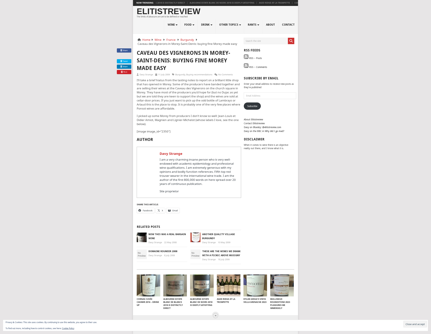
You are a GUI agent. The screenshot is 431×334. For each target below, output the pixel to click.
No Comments (225, 74)
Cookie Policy (68, 328)
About (270, 24)
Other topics (228, 24)
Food (188, 24)
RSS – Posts (255, 58)
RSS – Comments (257, 67)
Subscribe (252, 106)
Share (125, 50)
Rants (252, 24)
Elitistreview (168, 11)
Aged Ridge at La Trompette (267, 3)
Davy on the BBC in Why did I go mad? (264, 131)
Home (146, 40)
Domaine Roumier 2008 (162, 251)
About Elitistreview (253, 119)
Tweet (125, 61)
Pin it (125, 72)
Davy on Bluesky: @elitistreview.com (262, 127)
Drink (205, 24)
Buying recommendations (199, 74)
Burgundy (187, 40)
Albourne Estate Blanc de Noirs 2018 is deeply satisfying (215, 3)
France (171, 40)
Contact (288, 24)
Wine (171, 24)
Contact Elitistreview (254, 123)
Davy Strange (146, 74)
